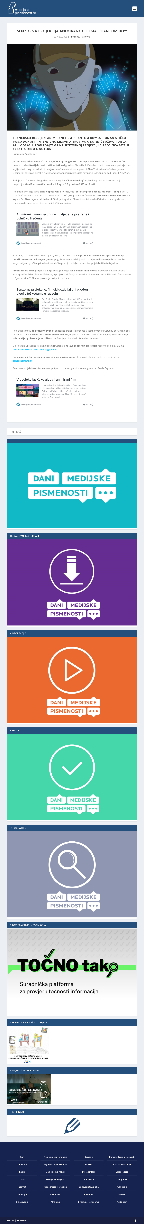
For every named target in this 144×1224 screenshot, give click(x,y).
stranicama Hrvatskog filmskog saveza (35, 349)
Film (22, 1157)
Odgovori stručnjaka (89, 1187)
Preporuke (89, 1179)
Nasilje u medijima (55, 1179)
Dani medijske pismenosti (122, 1157)
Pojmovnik (55, 1194)
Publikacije (122, 1187)
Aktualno (74, 36)
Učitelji (88, 1164)
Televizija (22, 1164)
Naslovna (85, 36)
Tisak (22, 1179)
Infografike (121, 1179)
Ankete (121, 1194)
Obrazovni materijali (122, 1164)
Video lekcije (122, 1171)
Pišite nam (122, 1202)
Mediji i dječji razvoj (55, 1171)
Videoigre (22, 1194)
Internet (22, 1187)
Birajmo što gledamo (88, 1202)
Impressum (22, 1220)
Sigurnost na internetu (55, 1164)
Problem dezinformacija (55, 1157)
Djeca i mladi (88, 1171)
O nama (10, 1220)
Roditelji (89, 1157)
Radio (22, 1171)
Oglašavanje (22, 1202)
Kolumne (88, 1194)
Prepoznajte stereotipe (55, 1187)
